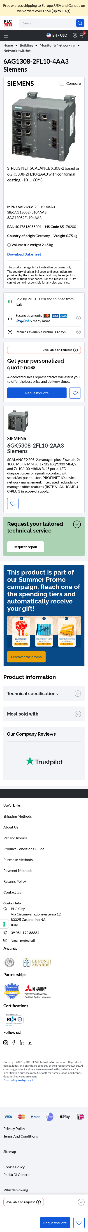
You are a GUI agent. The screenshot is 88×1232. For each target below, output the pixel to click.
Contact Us (12, 892)
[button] (81, 1202)
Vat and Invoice (15, 838)
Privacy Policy (14, 1128)
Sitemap (9, 1151)
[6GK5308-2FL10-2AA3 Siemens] (18, 420)
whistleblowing (15, 1189)
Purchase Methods (18, 859)
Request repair (25, 546)
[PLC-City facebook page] (14, 1042)
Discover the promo (26, 657)
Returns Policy (14, 881)
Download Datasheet (24, 254)
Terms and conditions (20, 1136)
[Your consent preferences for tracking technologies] (4, 924)
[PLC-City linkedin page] (22, 1042)
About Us (10, 827)
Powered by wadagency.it (18, 1080)
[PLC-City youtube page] (30, 1042)
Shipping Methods (17, 816)
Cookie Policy (14, 1166)
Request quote (55, 1222)
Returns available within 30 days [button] (41, 332)
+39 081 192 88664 (24, 932)
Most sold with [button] (22, 714)
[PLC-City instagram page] (5, 1042)
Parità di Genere (16, 1174)
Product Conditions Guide (23, 849)
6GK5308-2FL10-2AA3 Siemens (35, 448)
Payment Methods (17, 870)
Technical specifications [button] (32, 693)
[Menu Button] (6, 35)
